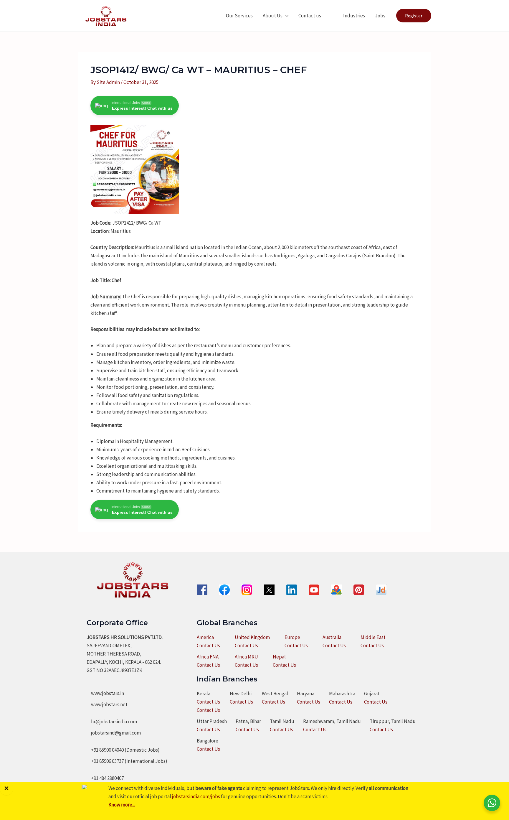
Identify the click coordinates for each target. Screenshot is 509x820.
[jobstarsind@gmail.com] (114, 733)
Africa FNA (208, 656)
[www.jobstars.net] (107, 704)
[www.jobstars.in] (105, 693)
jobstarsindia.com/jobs (196, 796)
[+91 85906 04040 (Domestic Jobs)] (123, 750)
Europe (292, 637)
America (205, 637)
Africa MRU (246, 656)
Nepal (279, 656)
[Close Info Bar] (6, 788)
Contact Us (208, 645)
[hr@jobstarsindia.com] (112, 721)
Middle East (373, 637)
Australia (332, 637)
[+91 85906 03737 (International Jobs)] (127, 761)
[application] (285, 15)
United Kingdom (252, 637)
